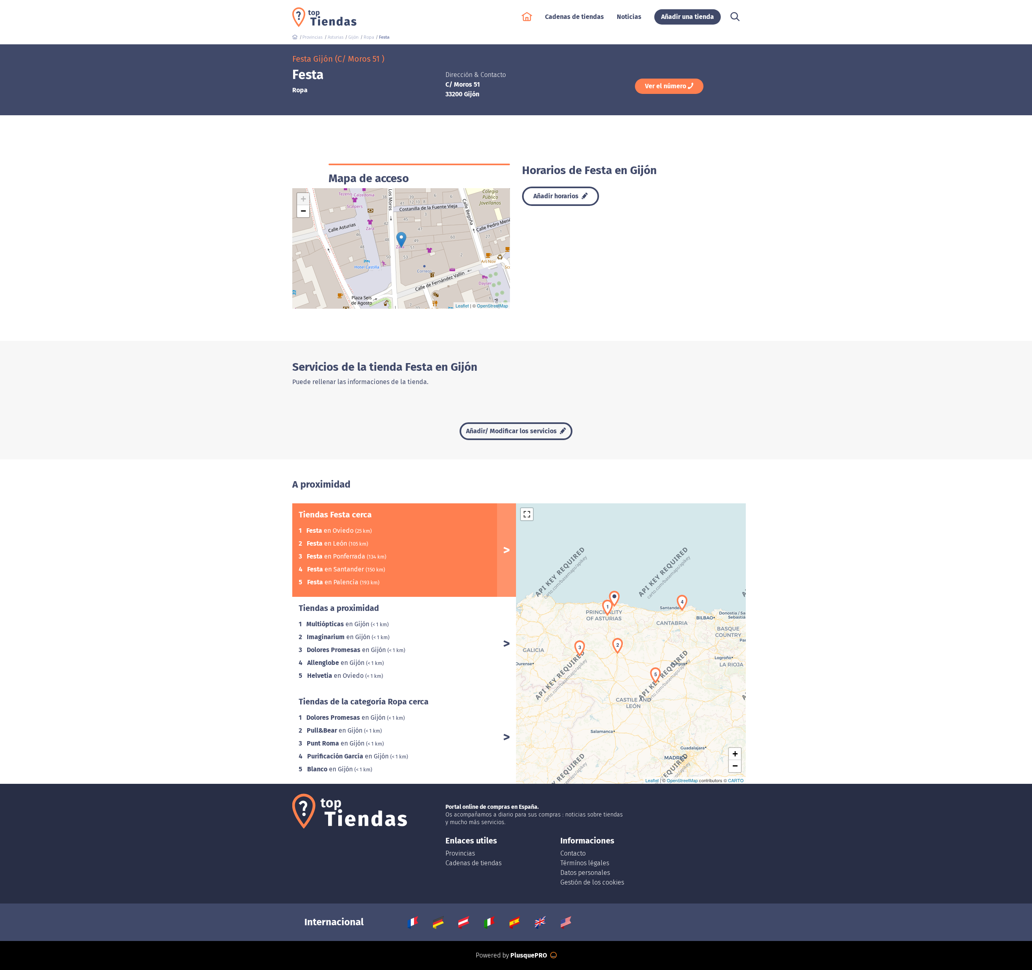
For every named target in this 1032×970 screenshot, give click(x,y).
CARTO (736, 780)
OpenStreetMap (492, 305)
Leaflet (462, 305)
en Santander (336, 569)
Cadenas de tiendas (473, 863)
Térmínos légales (584, 863)
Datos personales (585, 873)
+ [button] (303, 199)
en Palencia (333, 582)
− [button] (303, 211)
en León (328, 543)
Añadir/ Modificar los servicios (512, 431)
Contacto (573, 853)
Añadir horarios (556, 196)
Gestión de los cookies (592, 882)
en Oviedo (330, 530)
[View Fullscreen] (527, 514)
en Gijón (338, 624)
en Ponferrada (337, 556)
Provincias (460, 853)
